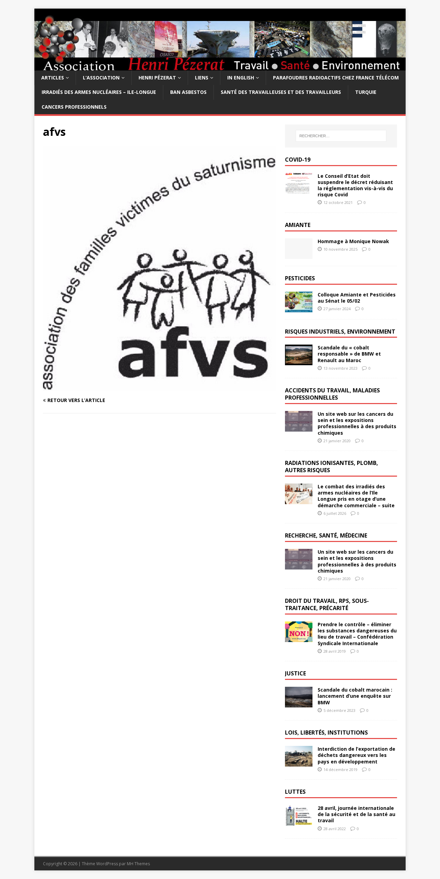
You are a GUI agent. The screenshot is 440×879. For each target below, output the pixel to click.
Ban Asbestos (188, 92)
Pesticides (300, 278)
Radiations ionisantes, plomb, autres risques (331, 466)
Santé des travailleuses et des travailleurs (281, 92)
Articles (52, 77)
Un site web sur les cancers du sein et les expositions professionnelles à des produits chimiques (357, 423)
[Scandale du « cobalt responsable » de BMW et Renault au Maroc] (298, 361)
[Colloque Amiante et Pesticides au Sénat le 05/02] (298, 308)
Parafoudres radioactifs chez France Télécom (336, 77)
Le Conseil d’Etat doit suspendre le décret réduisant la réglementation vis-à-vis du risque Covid (355, 185)
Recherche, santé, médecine (326, 535)
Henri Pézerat (157, 77)
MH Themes (138, 864)
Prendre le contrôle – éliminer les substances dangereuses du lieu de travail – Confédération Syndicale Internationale (357, 634)
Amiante (297, 225)
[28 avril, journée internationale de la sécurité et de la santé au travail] (298, 821)
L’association (101, 77)
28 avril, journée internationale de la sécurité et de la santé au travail (356, 814)
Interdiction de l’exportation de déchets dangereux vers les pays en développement (356, 755)
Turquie (365, 92)
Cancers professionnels (74, 107)
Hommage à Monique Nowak (353, 241)
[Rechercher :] (341, 136)
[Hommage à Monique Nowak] (298, 254)
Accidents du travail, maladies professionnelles (332, 394)
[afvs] (159, 387)
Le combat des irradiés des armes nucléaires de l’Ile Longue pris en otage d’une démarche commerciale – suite (356, 496)
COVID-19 (297, 159)
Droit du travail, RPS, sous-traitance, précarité (327, 604)
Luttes (295, 791)
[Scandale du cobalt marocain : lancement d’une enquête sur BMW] (298, 703)
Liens (201, 77)
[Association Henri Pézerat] (220, 66)
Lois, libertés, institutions (326, 732)
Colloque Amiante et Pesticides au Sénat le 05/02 (357, 297)
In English (240, 77)
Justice (295, 673)
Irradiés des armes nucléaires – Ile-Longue (99, 92)
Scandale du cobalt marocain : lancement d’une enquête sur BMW (355, 695)
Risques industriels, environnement (340, 331)
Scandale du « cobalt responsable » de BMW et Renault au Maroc (349, 353)
